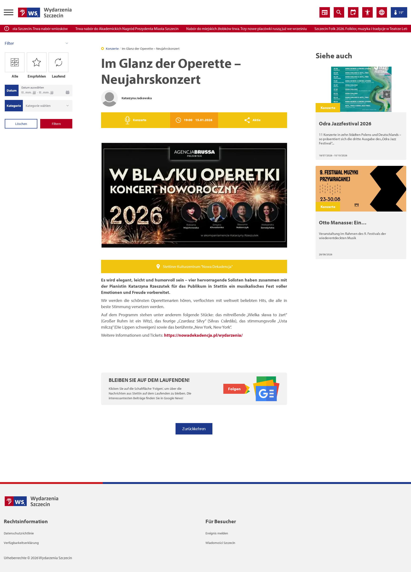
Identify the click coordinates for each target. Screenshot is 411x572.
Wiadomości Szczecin (220, 543)
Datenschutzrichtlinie (19, 533)
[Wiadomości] (324, 12)
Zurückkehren (194, 428)
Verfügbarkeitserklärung (21, 543)
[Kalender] (67, 92)
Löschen (21, 124)
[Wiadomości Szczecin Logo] (44, 12)
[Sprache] (382, 12)
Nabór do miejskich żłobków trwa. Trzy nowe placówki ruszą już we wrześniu (238, 28)
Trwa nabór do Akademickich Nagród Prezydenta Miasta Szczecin (118, 28)
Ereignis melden (217, 533)
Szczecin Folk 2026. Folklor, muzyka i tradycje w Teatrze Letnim (355, 28)
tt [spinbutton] (22, 92)
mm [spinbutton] (28, 92)
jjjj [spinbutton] (34, 92)
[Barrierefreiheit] (353, 12)
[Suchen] (339, 12)
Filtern (56, 124)
